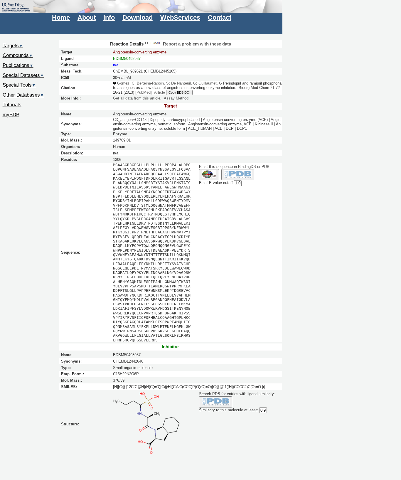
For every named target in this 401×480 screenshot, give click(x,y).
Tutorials (12, 104)
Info (109, 17)
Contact (219, 17)
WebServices (180, 17)
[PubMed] (143, 92)
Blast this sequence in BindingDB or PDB (234, 166)
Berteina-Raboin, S (153, 83)
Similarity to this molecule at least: (228, 410)
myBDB (11, 114)
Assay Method (176, 98)
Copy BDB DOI (179, 92)
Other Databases (23, 95)
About (86, 17)
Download (137, 17)
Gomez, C (125, 83)
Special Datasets (23, 75)
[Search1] (209, 175)
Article (159, 92)
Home (61, 17)
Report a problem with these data (196, 44)
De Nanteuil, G (183, 83)
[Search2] (238, 175)
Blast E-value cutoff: (216, 183)
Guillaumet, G (210, 83)
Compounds (18, 55)
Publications (18, 65)
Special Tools (19, 85)
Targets (13, 45)
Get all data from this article (136, 98)
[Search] (215, 402)
